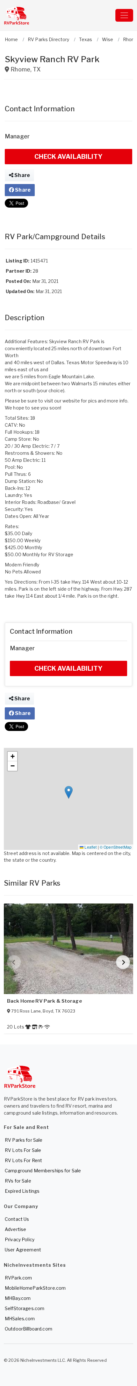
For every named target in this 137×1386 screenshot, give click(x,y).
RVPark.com (18, 1277)
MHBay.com (18, 1298)
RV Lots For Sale (23, 1150)
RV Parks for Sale (23, 1140)
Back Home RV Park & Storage (44, 1001)
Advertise (15, 1229)
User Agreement (23, 1249)
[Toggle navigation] (124, 15)
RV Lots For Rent (23, 1160)
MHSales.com (20, 1318)
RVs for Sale (18, 1180)
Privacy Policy (19, 1239)
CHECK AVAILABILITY (68, 156)
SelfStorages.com (24, 1308)
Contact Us (17, 1219)
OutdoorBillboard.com (28, 1328)
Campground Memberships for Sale (43, 1170)
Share (21, 175)
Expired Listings (22, 1191)
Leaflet (90, 847)
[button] (69, 792)
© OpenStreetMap (116, 847)
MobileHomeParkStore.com (35, 1288)
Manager (17, 136)
